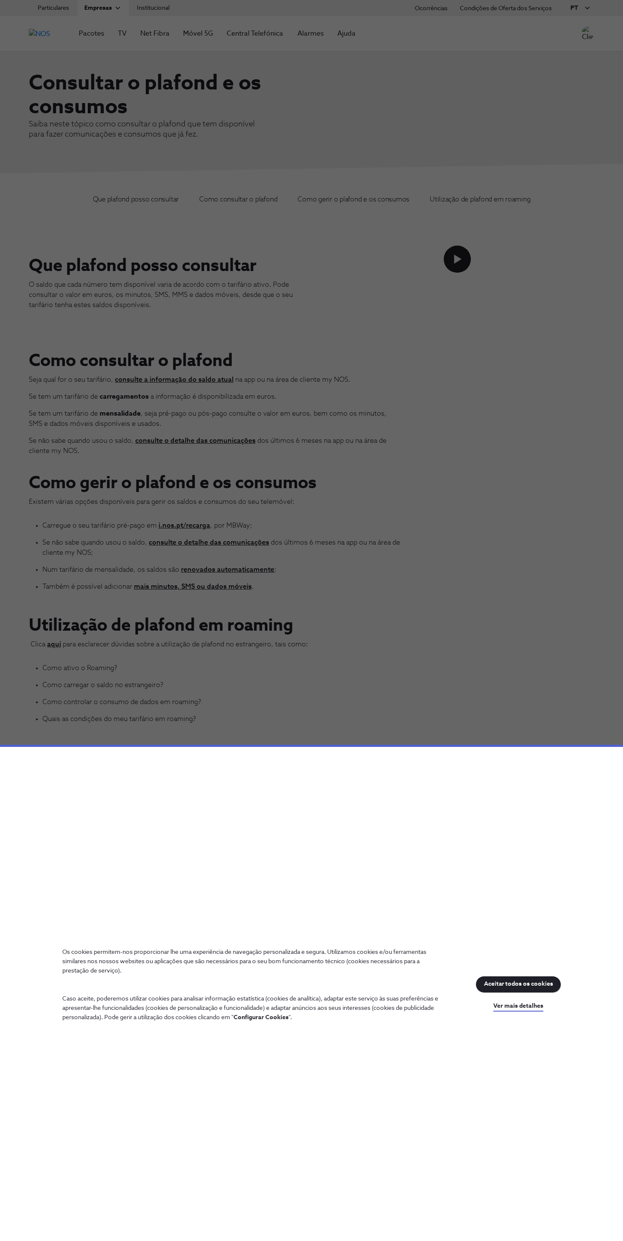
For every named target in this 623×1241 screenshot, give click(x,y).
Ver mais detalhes (518, 1006)
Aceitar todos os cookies (518, 984)
